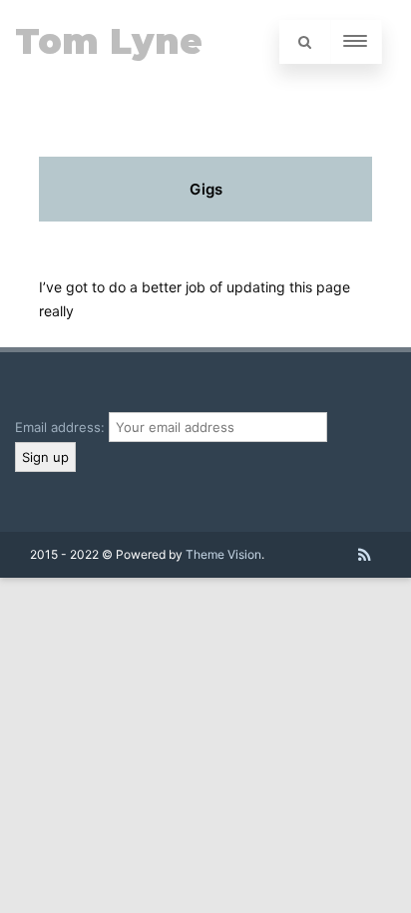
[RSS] (364, 555)
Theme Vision (223, 554)
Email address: (62, 427)
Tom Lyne (109, 41)
